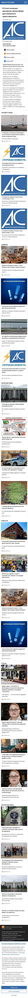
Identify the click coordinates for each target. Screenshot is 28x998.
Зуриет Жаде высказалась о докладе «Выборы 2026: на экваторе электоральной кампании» (13, 724)
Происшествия (7, 44)
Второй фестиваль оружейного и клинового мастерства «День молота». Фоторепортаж (12, 829)
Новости (4, 521)
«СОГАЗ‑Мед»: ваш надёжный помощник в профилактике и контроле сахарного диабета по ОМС (13, 756)
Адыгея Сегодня (7, 2)
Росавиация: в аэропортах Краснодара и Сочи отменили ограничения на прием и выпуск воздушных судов (13, 134)
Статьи (3, 663)
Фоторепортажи (7, 805)
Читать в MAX (10, 57)
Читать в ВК (9, 61)
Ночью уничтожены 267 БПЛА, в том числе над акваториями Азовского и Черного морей (13, 370)
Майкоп (4, 245)
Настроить (14, 995)
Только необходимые (14, 991)
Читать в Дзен (10, 50)
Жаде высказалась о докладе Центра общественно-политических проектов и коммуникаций (13, 790)
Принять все (14, 987)
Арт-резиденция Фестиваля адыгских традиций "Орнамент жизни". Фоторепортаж (12, 862)
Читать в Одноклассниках (13, 53)
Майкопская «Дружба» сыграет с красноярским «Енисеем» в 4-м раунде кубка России (12, 575)
